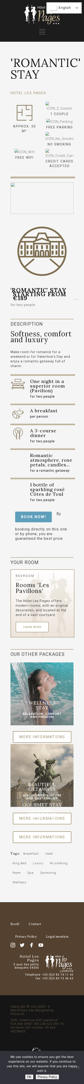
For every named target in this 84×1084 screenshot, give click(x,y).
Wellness (19, 882)
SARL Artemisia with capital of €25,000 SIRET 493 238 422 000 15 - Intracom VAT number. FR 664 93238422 (38, 1025)
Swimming (48, 872)
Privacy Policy (26, 936)
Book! (14, 924)
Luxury (38, 863)
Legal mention (57, 936)
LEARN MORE (32, 627)
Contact (35, 924)
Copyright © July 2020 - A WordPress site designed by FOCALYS (32, 1010)
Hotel (49, 853)
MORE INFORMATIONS (42, 737)
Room (17, 872)
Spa (30, 872)
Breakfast (31, 853)
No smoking (59, 863)
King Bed (19, 863)
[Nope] (78, 1067)
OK (29, 1077)
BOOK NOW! (33, 517)
